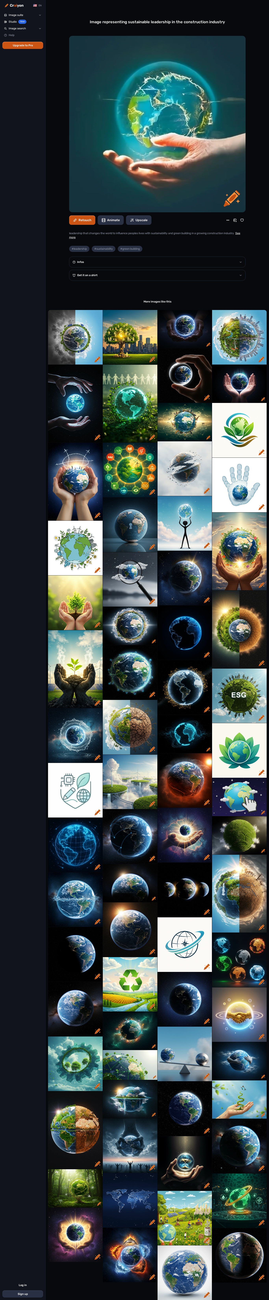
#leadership (79, 249)
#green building (130, 249)
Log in (23, 1285)
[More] (227, 220)
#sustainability (103, 249)
